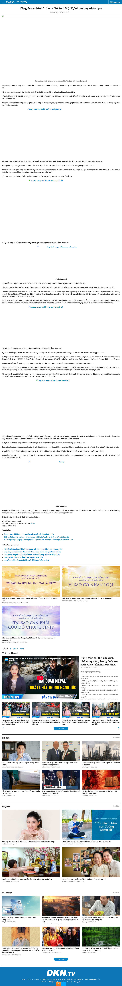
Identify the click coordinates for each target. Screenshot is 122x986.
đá (10, 648)
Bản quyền (77, 982)
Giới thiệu (44, 982)
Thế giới (4, 922)
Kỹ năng (4, 795)
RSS (50, 982)
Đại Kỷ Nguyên (60, 979)
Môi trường (85, 767)
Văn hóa (84, 952)
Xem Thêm (61, 728)
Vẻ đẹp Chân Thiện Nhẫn (68, 844)
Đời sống (84, 922)
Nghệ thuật (5, 844)
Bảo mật (69, 982)
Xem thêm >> (116, 737)
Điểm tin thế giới (46, 767)
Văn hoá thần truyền (47, 924)
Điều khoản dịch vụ (59, 982)
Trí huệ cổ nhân (6, 881)
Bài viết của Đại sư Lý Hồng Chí (10, 602)
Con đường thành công (8, 767)
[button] (119, 728)
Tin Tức (83, 667)
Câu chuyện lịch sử (7, 954)
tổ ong (22, 648)
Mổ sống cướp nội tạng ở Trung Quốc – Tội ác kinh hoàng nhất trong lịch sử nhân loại (38, 540)
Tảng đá (15, 648)
